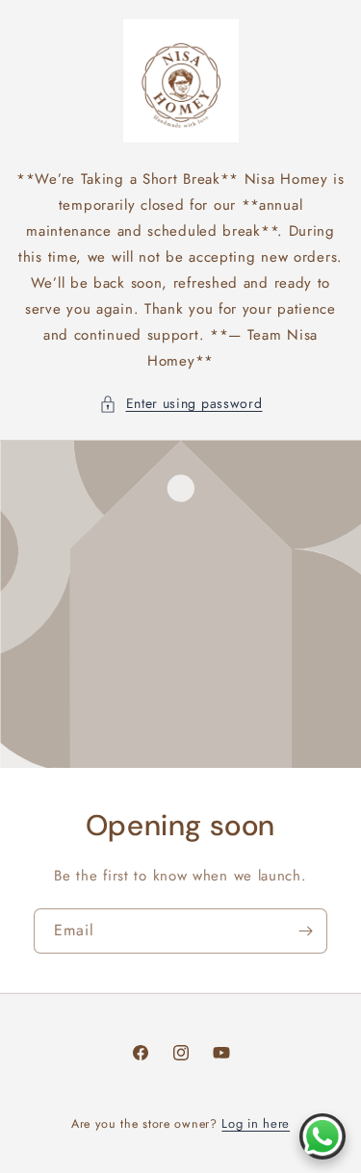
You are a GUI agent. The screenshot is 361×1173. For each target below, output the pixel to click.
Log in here (255, 1123)
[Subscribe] (305, 931)
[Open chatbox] (322, 1136)
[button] (181, 404)
